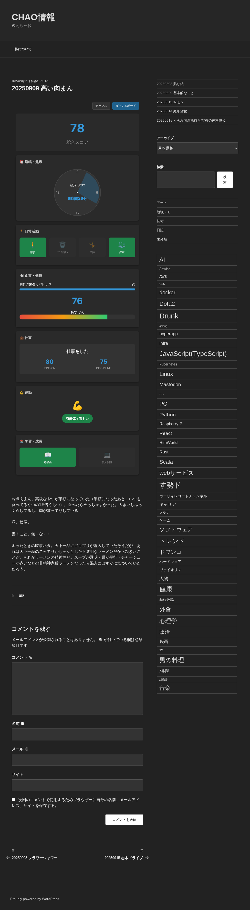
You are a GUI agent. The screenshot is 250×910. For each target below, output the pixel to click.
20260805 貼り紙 (170, 84)
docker (167, 292)
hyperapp (168, 333)
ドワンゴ (170, 552)
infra (163, 343)
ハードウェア (170, 561)
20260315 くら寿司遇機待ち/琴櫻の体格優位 (191, 120)
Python (167, 414)
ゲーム (164, 520)
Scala (166, 462)
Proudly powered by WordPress (34, 899)
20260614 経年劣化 (172, 111)
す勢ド (170, 485)
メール (20, 749)
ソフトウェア (176, 530)
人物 (163, 578)
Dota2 (167, 303)
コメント (22, 657)
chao (45, 81)
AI (162, 259)
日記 (21, 595)
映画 (163, 641)
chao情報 (33, 17)
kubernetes (168, 364)
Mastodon (170, 384)
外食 (165, 609)
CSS (162, 283)
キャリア (167, 504)
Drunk (168, 316)
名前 (18, 723)
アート (162, 203)
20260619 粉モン (170, 102)
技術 (160, 221)
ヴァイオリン (170, 570)
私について (23, 49)
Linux (166, 374)
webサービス (176, 473)
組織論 (163, 679)
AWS (163, 276)
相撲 (164, 671)
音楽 (164, 688)
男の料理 (171, 660)
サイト (17, 774)
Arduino (164, 269)
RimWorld (168, 442)
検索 (160, 167)
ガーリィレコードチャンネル (183, 496)
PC (163, 404)
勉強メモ (163, 212)
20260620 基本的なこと (175, 93)
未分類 (162, 239)
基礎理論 (166, 599)
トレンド (172, 540)
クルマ (164, 512)
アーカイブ (165, 138)
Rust (163, 451)
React (165, 433)
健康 (166, 589)
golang (163, 326)
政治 (164, 632)
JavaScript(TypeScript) (193, 353)
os (161, 394)
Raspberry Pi (171, 423)
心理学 (168, 621)
